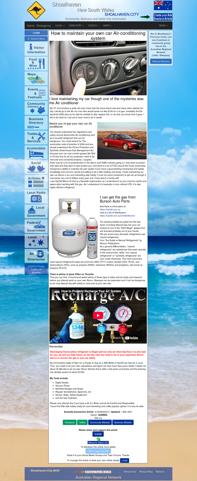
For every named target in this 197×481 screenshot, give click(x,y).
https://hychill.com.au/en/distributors (117, 215)
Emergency (44, 25)
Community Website (100, 422)
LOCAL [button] (59, 25)
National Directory (161, 61)
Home (30, 25)
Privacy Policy (146, 471)
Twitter (82, 422)
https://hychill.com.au (110, 209)
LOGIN (124, 460)
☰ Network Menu (36, 38)
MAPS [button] (106, 25)
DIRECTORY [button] (75, 25)
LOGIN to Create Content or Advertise (36, 269)
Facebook (69, 422)
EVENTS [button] (92, 25)
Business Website (123, 422)
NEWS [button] (162, 25)
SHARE (98, 434)
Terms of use (130, 471)
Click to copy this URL (98, 451)
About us (160, 471)
